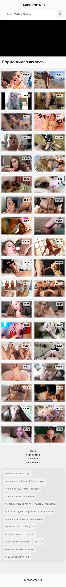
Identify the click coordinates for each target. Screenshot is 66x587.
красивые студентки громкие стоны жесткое (29, 511)
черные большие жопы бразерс (22, 489)
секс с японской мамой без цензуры (24, 481)
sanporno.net (33, 5)
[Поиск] (60, 13)
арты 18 (39, 542)
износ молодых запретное (19, 496)
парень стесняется (45, 504)
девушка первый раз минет (20, 549)
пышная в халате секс (17, 557)
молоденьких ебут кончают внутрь (23, 519)
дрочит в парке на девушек (19, 527)
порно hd (33, 459)
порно (33, 451)
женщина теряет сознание (19, 534)
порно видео (33, 455)
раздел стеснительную (17, 474)
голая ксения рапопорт (17, 542)
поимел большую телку (18, 504)
